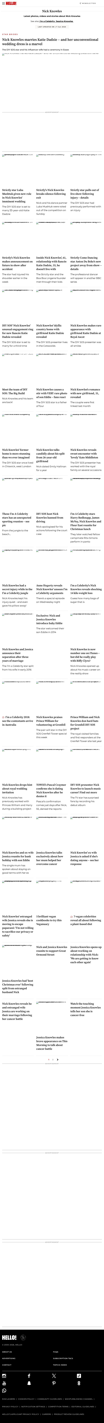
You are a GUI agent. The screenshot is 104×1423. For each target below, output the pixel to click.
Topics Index (60, 1365)
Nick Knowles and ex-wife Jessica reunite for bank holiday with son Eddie (18, 856)
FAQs (55, 1352)
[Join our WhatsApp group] (14, 1390)
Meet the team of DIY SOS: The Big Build (14, 391)
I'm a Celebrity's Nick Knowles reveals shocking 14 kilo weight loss (86, 589)
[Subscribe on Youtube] (14, 1383)
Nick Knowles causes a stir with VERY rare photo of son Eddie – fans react (51, 393)
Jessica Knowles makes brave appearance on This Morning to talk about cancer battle (51, 1043)
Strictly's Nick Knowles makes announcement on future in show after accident (17, 263)
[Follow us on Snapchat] (39, 1383)
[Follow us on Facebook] (39, 1376)
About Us (7, 1352)
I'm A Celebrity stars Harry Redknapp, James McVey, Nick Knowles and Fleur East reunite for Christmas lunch (85, 521)
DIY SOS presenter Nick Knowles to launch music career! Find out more (85, 788)
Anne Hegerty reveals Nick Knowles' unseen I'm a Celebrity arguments (51, 589)
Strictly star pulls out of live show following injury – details (84, 193)
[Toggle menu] (3, 3)
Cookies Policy (26, 1399)
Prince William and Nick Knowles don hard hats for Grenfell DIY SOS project (85, 722)
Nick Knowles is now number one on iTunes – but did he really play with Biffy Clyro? (85, 655)
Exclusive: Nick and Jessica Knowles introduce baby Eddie (49, 619)
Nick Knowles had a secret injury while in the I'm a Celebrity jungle (17, 589)
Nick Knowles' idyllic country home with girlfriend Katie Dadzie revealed (50, 331)
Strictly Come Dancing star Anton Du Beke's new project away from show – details (86, 263)
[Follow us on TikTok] (89, 1376)
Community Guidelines (50, 1399)
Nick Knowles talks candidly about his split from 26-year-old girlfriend (50, 455)
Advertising (8, 1358)
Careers (46, 1414)
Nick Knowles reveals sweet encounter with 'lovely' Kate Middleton (84, 453)
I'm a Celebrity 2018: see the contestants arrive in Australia (17, 721)
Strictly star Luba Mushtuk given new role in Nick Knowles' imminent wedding (16, 195)
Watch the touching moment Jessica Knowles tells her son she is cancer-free (85, 1009)
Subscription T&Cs (63, 1358)
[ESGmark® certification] (21, 1337)
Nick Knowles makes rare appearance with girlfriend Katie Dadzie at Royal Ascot (85, 331)
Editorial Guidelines (83, 1407)
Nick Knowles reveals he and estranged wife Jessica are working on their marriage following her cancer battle (17, 1011)
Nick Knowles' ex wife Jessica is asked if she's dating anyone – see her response (84, 858)
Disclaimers (8, 1399)
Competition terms (58, 1407)
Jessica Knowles (64, 21)
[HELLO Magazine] (11, 3)
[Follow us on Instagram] (14, 1376)
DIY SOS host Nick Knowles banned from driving (49, 517)
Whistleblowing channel (79, 1399)
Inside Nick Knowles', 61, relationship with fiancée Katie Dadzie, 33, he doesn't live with (51, 263)
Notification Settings (33, 1407)
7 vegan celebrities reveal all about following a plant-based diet (85, 920)
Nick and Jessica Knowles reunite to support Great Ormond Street (51, 951)
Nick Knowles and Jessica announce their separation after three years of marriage (17, 655)
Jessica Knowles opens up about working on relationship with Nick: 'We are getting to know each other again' (86, 954)
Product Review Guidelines (69, 1414)
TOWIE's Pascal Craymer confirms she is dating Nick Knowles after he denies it (51, 790)
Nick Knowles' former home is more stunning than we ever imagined (16, 453)
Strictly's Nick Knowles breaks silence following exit (51, 193)
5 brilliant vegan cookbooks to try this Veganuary (49, 920)
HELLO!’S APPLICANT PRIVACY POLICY (20, 1414)
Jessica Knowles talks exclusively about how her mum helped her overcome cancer (49, 858)
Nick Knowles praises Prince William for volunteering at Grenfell (50, 721)
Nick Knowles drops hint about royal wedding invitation (17, 788)
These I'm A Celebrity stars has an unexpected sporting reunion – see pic (16, 519)
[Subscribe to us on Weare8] (89, 1383)
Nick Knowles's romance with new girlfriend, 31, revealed (85, 393)
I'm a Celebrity (47, 21)
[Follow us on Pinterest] (64, 1383)
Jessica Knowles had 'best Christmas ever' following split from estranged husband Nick (17, 986)
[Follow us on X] (64, 1376)
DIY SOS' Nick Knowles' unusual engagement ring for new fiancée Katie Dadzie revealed (17, 331)
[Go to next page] (58, 1059)
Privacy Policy (10, 1407)
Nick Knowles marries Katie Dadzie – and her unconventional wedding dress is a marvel (50, 41)
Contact (6, 1365)
